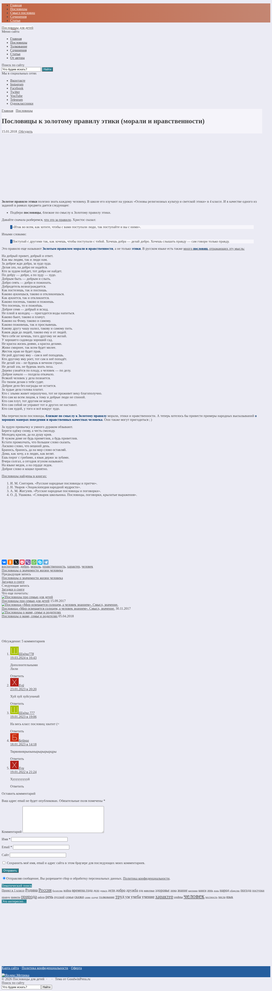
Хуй (21, 685)
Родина (31, 890)
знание (182, 890)
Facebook (16, 88)
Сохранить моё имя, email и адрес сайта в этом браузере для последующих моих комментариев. (76, 863)
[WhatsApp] (34, 562)
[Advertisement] (129, 166)
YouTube (16, 96)
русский (59, 897)
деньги (103, 890)
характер (73, 566)
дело (96, 890)
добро (24, 566)
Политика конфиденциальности (146, 878)
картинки (193, 890)
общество (235, 891)
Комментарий (12, 832)
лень (210, 890)
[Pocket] (22, 562)
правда (6, 897)
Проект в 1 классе (13, 890)
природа (29, 896)
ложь (216, 890)
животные (149, 890)
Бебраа (24, 740)
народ (224, 890)
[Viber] (28, 562)
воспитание (10, 566)
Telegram (16, 99)
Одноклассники (21, 103)
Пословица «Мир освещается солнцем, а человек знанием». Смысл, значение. (58, 608)
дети (111, 890)
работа (41, 897)
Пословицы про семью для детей (26, 601)
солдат (94, 897)
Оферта (76, 968)
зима (173, 890)
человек (87, 566)
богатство (57, 891)
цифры (178, 897)
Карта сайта (10, 968)
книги (202, 890)
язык (229, 897)
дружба (132, 890)
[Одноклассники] (10, 562)
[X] (16, 562)
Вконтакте (17, 80)
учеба (136, 896)
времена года (82, 890)
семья (69, 897)
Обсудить (25, 131)
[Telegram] (45, 562)
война (67, 890)
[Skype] (39, 562)
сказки (79, 897)
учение (148, 896)
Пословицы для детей (17, 27)
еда (141, 890)
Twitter (15, 92)
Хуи (21, 768)
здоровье (162, 890)
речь (49, 896)
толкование (107, 897)
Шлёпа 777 (27, 713)
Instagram (16, 84)
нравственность (53, 566)
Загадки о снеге (13, 582)
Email (7, 847)
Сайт (5, 855)
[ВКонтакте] (4, 562)
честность (211, 897)
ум (127, 896)
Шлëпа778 (26, 654)
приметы (15, 897)
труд (119, 896)
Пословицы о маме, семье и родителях (30, 616)
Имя (6, 839)
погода (246, 890)
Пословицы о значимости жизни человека (32, 570)
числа (221, 897)
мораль (36, 566)
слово (88, 897)
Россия (45, 890)
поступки (258, 890)
